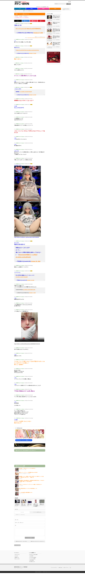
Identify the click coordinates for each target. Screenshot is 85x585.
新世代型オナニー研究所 (20, 567)
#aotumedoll (22, 254)
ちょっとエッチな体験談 (32, 558)
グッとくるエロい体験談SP (32, 557)
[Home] (15, 11)
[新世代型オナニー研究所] (21, 4)
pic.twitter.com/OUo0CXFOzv (33, 50)
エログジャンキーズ (17, 554)
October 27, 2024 (38, 32)
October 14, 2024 (32, 94)
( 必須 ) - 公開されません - (19, 522)
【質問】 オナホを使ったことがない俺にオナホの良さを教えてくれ (56, 37)
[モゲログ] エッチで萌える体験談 (33, 554)
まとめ (55, 8)
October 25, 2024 (35, 261)
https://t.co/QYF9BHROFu (34, 28)
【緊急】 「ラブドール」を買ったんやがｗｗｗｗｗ (23, 505)
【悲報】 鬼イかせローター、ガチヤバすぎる (21, 541)
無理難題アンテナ (17, 557)
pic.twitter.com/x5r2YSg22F (26, 91)
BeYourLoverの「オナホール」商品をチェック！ (23, 440)
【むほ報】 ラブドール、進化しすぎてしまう (17, 505)
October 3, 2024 (32, 292)
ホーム (20, 8)
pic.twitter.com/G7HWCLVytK (29, 289)
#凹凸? (35, 254)
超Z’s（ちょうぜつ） (17, 558)
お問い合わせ (60, 567)
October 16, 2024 (30, 280)
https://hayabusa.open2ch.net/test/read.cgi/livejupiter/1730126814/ (36, 37)
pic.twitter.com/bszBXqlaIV (23, 257)
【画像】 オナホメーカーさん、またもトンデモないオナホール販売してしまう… (56, 17)
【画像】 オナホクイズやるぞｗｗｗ (41, 505)
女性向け (43, 8)
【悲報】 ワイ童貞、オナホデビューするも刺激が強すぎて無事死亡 (35, 505)
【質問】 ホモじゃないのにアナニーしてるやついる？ (37, 541)
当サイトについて (66, 567)
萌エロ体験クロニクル (32, 561)
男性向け (32, 8)
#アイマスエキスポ (21, 28)
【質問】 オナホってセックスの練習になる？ (56, 23)
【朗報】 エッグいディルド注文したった (29, 505)
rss (68, 1)
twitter (70, 1)
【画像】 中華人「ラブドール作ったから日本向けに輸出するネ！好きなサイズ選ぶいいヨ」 (56, 30)
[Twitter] (70, 567)
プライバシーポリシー (54, 567)
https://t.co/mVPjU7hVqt (21, 50)
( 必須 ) (16, 519)
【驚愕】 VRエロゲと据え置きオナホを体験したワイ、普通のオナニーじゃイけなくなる (56, 44)
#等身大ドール (30, 254)
